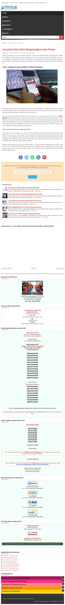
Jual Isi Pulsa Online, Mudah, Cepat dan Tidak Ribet (23, 188)
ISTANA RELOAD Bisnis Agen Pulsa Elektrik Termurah (23, 598)
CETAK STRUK (14, 2)
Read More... (38, 191)
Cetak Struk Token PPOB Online (11, 591)
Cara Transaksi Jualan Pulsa (10, 560)
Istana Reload (32, 52)
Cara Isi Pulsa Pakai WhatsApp (10, 564)
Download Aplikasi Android (27, 2)
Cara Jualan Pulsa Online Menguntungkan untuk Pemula (25, 194)
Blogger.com (46, 601)
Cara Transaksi (8, 29)
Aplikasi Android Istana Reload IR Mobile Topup (16, 578)
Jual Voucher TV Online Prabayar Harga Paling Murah (24, 214)
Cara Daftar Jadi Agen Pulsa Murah (12, 588)
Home (5, 13)
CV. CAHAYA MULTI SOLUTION (56, 601)
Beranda (34, 268)
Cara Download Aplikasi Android (10, 566)
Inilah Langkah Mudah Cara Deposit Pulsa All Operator (24, 207)
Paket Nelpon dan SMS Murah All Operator (14, 584)
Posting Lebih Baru (6, 268)
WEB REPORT (6, 2)
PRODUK (5, 17)
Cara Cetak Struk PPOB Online (10, 570)
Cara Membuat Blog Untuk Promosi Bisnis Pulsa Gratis (24, 201)
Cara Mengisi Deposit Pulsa (9, 557)
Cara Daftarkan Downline (9, 562)
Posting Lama (60, 268)
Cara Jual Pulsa (24, 52)
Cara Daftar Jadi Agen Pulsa (10, 555)
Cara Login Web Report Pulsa (10, 568)
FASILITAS (6, 33)
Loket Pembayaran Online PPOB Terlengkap (14, 581)
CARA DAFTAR (6, 21)
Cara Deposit (7, 25)
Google (41, 601)
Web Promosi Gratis (42, 2)
